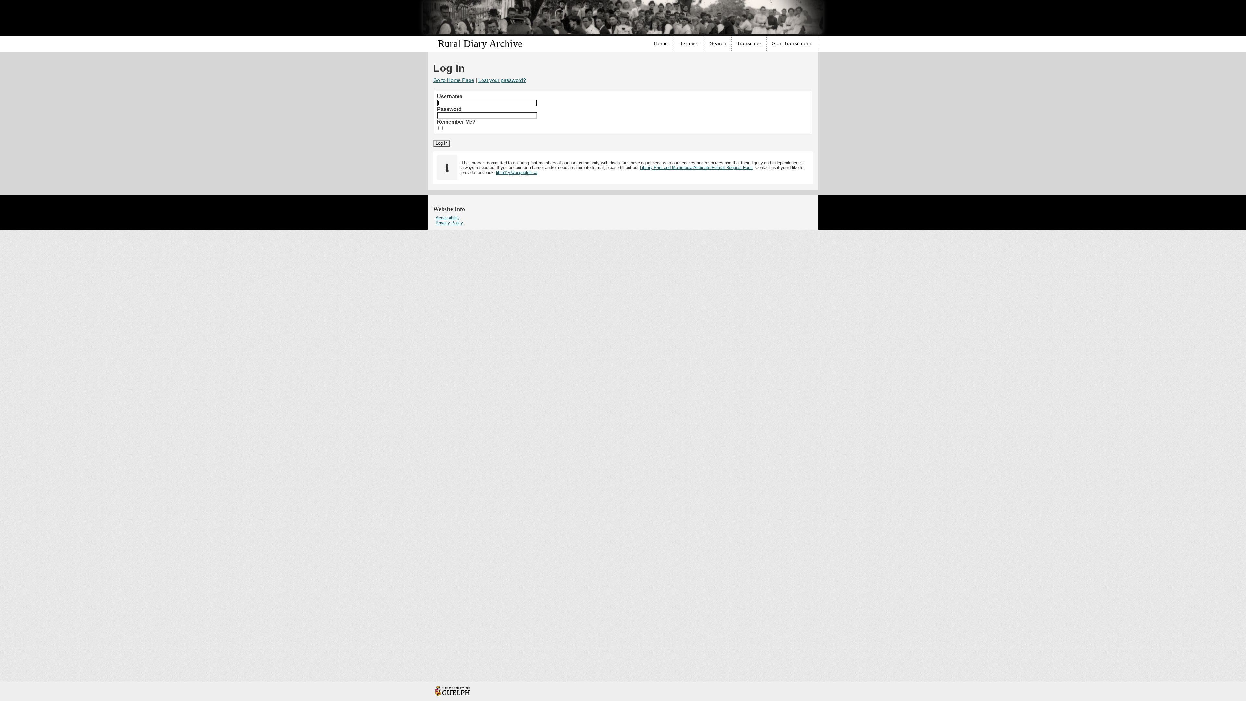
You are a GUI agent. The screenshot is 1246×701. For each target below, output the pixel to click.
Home (661, 43)
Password (449, 109)
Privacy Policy (449, 222)
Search (718, 43)
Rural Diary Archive (480, 43)
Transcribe (749, 43)
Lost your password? (502, 80)
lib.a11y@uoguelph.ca (516, 172)
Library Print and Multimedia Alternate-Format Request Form (696, 167)
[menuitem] (661, 44)
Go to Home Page (453, 80)
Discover (688, 43)
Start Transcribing (792, 43)
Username (449, 96)
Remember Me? (456, 122)
